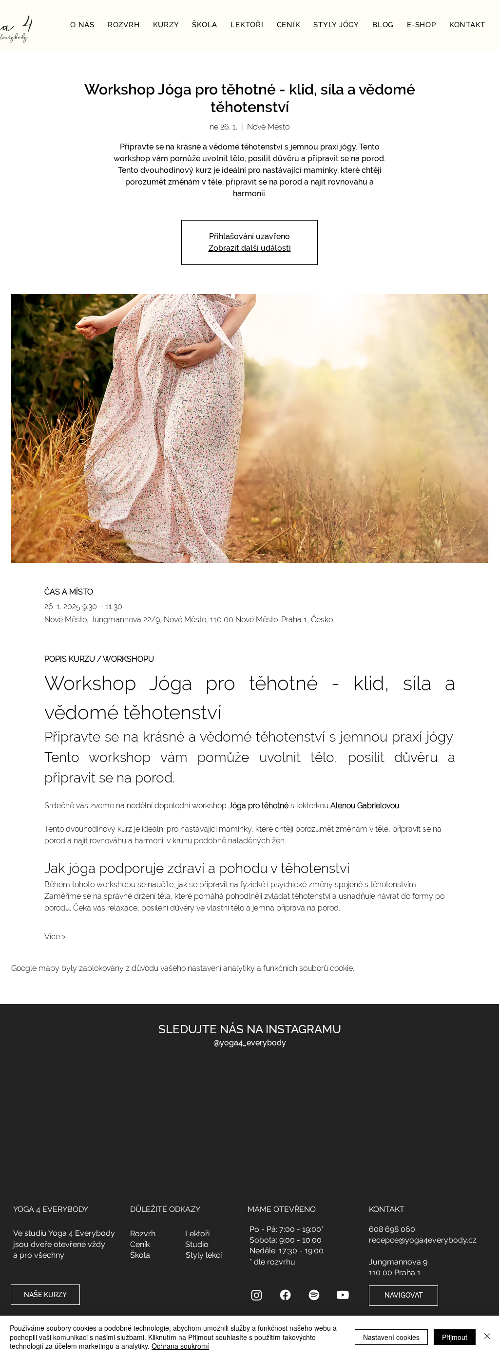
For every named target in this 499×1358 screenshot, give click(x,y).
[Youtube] (343, 1295)
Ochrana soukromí (180, 1346)
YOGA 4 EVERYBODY (50, 1209)
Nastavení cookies (391, 1337)
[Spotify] (314, 1295)
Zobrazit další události (250, 248)
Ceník (140, 1244)
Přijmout (454, 1337)
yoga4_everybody (253, 1042)
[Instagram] (257, 1295)
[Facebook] (285, 1295)
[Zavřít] (487, 1336)
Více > (55, 936)
